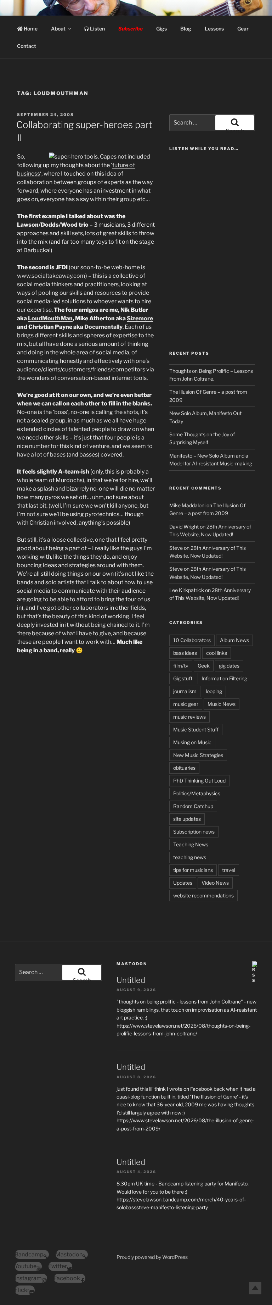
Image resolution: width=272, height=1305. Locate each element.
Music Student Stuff (196, 729)
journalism (185, 691)
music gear (185, 704)
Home (30, 29)
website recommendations (203, 895)
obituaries (184, 768)
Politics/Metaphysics (196, 793)
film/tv (180, 666)
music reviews (189, 717)
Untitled (131, 980)
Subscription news (194, 832)
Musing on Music (192, 742)
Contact (26, 46)
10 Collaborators (192, 640)
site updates (187, 819)
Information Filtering (224, 678)
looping (214, 691)
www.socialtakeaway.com (51, 275)
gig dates (229, 666)
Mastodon (132, 963)
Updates (182, 883)
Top (255, 1288)
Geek (204, 666)
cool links (216, 653)
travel (228, 870)
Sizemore (140, 318)
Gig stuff (182, 678)
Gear (243, 29)
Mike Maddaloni (187, 505)
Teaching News (190, 844)
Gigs (161, 29)
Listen (97, 29)
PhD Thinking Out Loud (199, 781)
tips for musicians (193, 870)
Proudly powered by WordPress (152, 1257)
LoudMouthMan (50, 318)
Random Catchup (193, 806)
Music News (222, 704)
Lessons (214, 29)
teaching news (189, 857)
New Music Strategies (198, 755)
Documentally (103, 327)
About (58, 29)
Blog (185, 29)
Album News (234, 640)
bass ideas (185, 653)
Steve (176, 548)
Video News (215, 883)
